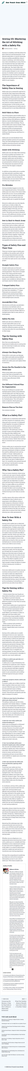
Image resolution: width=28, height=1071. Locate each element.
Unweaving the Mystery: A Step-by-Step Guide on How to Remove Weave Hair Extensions (6, 1004)
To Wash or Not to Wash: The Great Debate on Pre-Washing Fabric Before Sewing (13, 988)
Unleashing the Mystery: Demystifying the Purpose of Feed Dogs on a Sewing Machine (14, 976)
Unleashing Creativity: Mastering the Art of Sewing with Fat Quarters (13, 984)
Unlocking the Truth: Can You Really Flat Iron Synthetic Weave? (14, 1023)
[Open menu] (26, 2)
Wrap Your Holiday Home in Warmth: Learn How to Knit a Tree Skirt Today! (20, 1003)
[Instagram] (12, 969)
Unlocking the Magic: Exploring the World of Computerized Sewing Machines (14, 980)
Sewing (15, 48)
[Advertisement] (14, 19)
